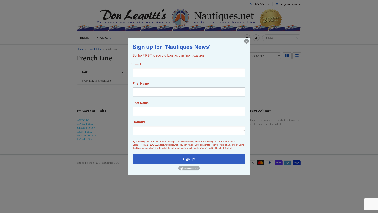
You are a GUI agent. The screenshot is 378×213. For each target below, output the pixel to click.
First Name (141, 83)
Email (137, 64)
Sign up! (189, 159)
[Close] (246, 41)
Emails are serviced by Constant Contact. (213, 147)
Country (139, 122)
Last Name (141, 102)
